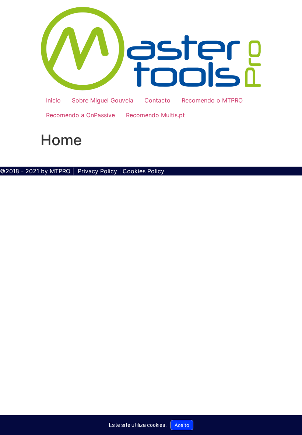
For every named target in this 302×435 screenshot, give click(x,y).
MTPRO (60, 171)
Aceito (182, 425)
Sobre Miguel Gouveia (102, 100)
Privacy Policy (97, 171)
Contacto (157, 100)
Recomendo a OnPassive (80, 115)
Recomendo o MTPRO (212, 100)
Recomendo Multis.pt (155, 115)
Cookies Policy (143, 171)
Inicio (53, 100)
